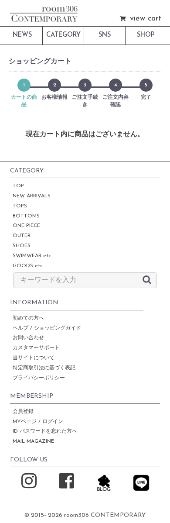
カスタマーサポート (36, 348)
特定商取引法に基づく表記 (44, 368)
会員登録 (23, 411)
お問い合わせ (28, 338)
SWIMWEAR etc (32, 255)
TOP (18, 186)
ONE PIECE (26, 225)
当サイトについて (33, 358)
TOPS (20, 206)
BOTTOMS (26, 216)
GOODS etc (28, 265)
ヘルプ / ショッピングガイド (47, 328)
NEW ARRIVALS (32, 196)
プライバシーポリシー (39, 378)
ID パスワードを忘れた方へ (45, 431)
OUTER (22, 235)
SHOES (22, 245)
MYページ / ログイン (38, 421)
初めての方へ (28, 318)
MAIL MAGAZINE (33, 441)
